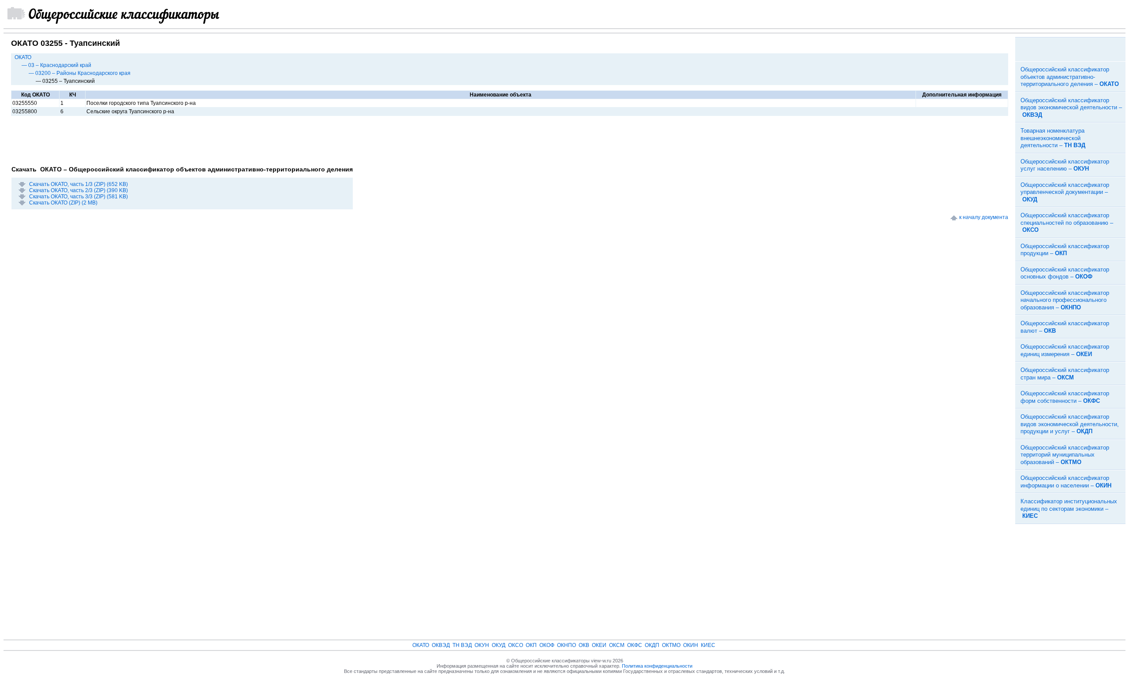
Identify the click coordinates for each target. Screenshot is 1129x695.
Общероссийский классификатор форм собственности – (1065, 397)
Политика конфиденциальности (657, 666)
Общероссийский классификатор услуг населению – (1065, 165)
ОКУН (482, 645)
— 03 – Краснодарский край (56, 65)
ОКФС (634, 645)
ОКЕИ (599, 645)
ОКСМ (616, 645)
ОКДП (652, 645)
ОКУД (498, 645)
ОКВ (584, 645)
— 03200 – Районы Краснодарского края (80, 73)
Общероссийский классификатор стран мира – (1065, 374)
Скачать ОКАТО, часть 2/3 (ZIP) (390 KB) (78, 190)
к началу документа (983, 217)
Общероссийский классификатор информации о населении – (1066, 482)
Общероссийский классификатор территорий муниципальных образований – (1065, 454)
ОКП (531, 645)
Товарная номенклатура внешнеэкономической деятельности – (1053, 138)
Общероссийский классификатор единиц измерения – (1065, 350)
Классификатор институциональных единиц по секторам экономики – (1069, 508)
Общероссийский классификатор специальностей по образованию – (1067, 222)
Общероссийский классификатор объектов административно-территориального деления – (1070, 76)
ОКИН (690, 645)
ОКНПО (566, 645)
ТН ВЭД (462, 645)
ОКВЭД (441, 645)
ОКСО (515, 645)
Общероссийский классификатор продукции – (1065, 250)
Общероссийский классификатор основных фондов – (1065, 273)
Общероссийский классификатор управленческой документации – (1065, 192)
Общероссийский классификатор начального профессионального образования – (1065, 300)
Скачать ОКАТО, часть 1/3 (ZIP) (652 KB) (78, 184)
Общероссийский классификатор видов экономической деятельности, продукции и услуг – (1070, 424)
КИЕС (708, 645)
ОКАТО (23, 57)
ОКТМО (671, 645)
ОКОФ (546, 645)
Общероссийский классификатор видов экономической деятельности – (1071, 107)
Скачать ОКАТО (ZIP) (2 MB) (63, 203)
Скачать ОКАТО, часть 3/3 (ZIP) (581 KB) (78, 196)
